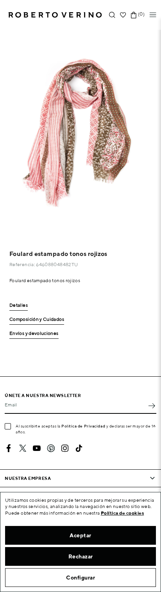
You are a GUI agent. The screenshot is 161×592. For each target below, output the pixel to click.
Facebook (9, 448)
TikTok (79, 448)
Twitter (23, 448)
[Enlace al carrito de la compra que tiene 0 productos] (133, 15)
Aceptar (80, 535)
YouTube (37, 448)
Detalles (18, 305)
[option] (80, 133)
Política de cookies (122, 513)
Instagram (65, 448)
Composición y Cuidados (36, 319)
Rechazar (80, 556)
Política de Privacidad (83, 426)
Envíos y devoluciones (34, 333)
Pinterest (51, 448)
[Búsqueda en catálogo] (112, 15)
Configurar (80, 577)
